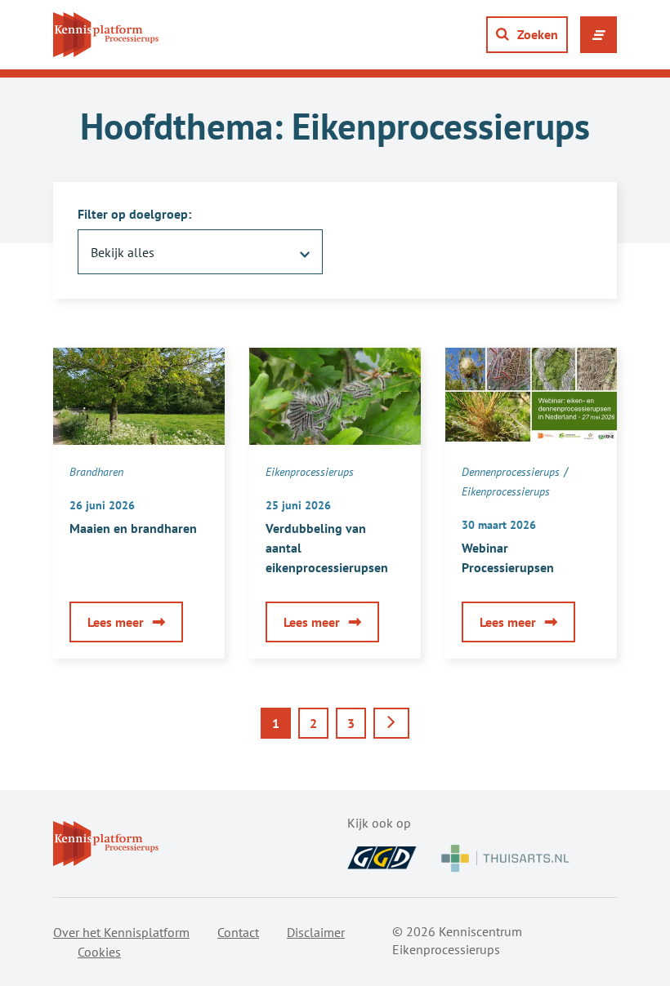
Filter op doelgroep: (134, 214)
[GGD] (382, 857)
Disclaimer (316, 932)
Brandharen (96, 471)
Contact (238, 932)
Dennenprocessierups (511, 471)
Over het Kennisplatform (121, 932)
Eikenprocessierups (310, 471)
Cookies (99, 952)
